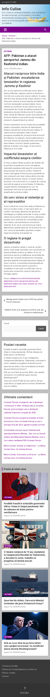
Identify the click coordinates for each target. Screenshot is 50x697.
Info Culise (11, 9)
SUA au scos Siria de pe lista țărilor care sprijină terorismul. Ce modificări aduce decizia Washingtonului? (24, 375)
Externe (8, 51)
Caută (6, 323)
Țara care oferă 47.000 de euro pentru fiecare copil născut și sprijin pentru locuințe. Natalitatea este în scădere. (24, 383)
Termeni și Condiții (10, 666)
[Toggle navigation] (5, 30)
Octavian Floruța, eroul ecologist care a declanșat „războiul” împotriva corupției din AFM (23, 409)
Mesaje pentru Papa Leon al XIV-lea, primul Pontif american (24, 300)
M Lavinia (18, 69)
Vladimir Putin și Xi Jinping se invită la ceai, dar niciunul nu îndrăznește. (24, 311)
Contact (5, 676)
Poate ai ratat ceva (15, 469)
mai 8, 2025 (8, 69)
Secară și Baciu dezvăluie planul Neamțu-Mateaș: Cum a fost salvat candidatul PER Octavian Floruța (24, 437)
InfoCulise (24, 693)
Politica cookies (8, 673)
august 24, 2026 (10, 652)
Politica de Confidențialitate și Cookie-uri (19, 669)
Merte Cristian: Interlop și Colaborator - (20, 446)
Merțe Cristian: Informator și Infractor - (21, 454)
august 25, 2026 (10, 516)
